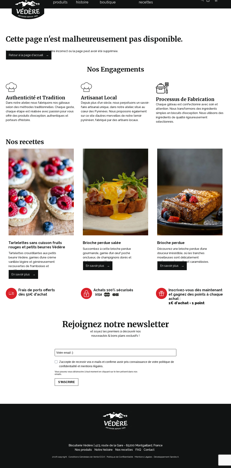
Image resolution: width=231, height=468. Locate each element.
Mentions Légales (144, 457)
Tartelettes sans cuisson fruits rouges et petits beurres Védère (36, 245)
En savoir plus (20, 274)
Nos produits (83, 449)
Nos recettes (124, 449)
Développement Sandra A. (166, 457)
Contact (149, 449)
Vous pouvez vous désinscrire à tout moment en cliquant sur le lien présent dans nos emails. (96, 372)
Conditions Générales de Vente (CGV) (87, 457)
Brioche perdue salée (102, 243)
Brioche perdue (171, 243)
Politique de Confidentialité (120, 457)
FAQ (138, 449)
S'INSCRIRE (66, 382)
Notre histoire (103, 449)
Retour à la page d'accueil (26, 55)
